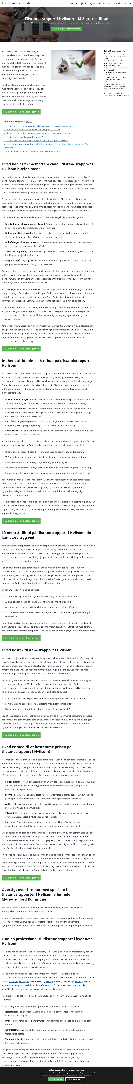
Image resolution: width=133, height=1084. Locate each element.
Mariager (24, 981)
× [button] (130, 1069)
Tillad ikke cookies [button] (75, 1079)
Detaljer (88, 1075)
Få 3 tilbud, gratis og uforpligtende (66, 29)
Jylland (84, 3)
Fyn (92, 3)
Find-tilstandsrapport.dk (16, 3)
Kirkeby (79, 981)
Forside (73, 3)
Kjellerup (48, 981)
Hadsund (13, 981)
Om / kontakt (114, 3)
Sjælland (101, 3)
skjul (29, 122)
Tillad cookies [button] (56, 1079)
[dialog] (66, 1075)
